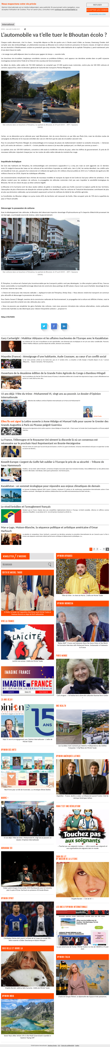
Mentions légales (52, 1045)
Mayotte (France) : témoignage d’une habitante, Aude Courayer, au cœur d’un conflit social (53, 356)
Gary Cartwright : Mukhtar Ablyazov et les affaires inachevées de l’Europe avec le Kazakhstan (54, 338)
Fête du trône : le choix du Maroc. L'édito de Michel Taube (82, 595)
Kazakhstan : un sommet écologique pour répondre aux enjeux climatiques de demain (50, 486)
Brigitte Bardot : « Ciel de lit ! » (82, 899)
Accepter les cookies (97, 10)
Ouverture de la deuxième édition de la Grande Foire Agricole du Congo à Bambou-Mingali (53, 373)
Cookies (77, 1045)
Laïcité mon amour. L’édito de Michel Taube (27, 661)
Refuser (97, 5)
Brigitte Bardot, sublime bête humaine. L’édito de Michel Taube (27, 988)
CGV (59, 1045)
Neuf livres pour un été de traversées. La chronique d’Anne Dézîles (27, 790)
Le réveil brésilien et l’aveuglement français (25, 506)
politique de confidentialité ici (66, 9)
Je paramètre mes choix (97, 14)
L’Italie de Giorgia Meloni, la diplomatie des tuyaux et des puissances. (82, 997)
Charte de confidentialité (67, 1045)
